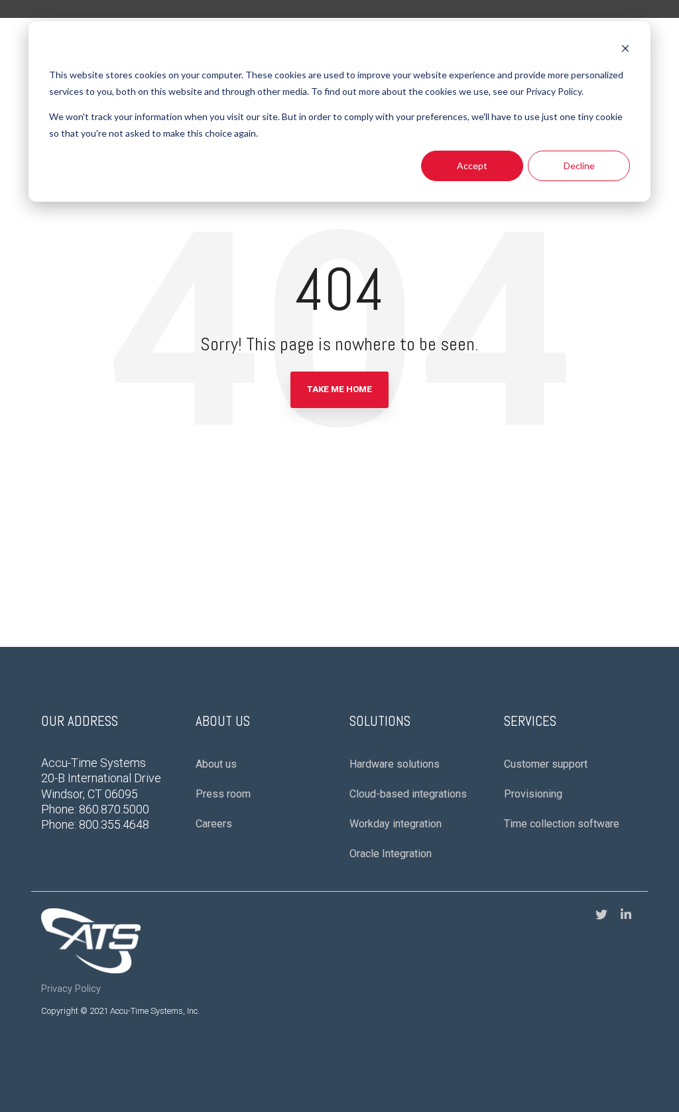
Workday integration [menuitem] (395, 823)
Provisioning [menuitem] (533, 794)
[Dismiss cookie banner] (625, 50)
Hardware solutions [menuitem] (394, 764)
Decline (579, 165)
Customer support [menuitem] (545, 764)
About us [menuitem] (216, 764)
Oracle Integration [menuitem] (390, 853)
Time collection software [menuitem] (561, 823)
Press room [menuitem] (223, 794)
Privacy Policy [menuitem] (71, 989)
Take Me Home (339, 389)
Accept (472, 165)
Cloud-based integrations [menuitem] (408, 794)
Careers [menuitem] (214, 823)
